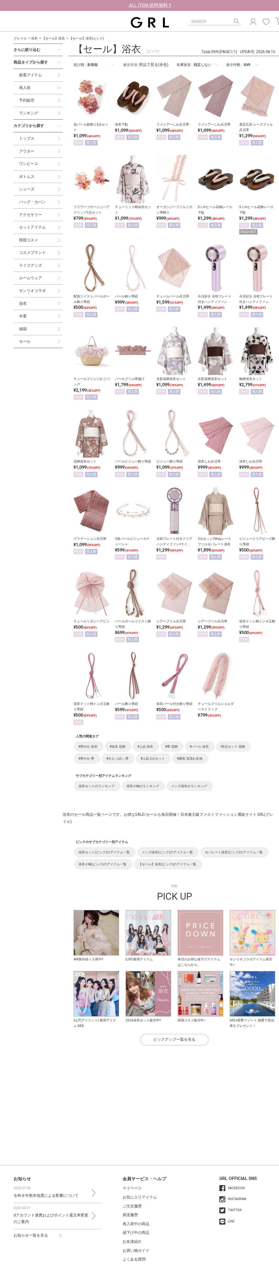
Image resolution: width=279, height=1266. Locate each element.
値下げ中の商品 (136, 1232)
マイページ (132, 1188)
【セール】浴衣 (53, 38)
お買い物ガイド (136, 1250)
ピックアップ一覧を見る (174, 1039)
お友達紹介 (132, 1241)
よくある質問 (134, 1259)
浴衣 (34, 38)
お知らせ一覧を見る (31, 1235)
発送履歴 (130, 1215)
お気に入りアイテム (140, 1197)
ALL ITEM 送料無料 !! (150, 5)
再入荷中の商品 (136, 1224)
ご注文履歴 (132, 1206)
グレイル (20, 38)
